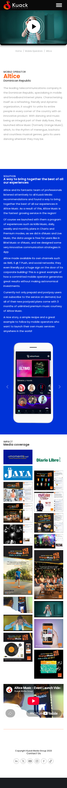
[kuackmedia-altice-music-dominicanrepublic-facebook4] (17, 513)
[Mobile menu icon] (59, 5)
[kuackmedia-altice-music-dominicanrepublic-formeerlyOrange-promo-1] (17, 570)
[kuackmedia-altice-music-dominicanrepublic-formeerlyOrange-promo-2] (48, 574)
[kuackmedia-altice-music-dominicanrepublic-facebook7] (48, 541)
